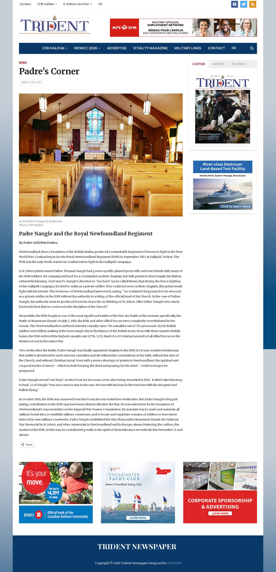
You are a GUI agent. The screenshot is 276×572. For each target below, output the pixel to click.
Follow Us (239, 64)
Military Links (187, 48)
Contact (25, 4)
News (23, 63)
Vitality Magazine (150, 48)
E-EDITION (199, 64)
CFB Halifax (45, 4)
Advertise (116, 48)
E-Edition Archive (76, 4)
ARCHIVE (218, 64)
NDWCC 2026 (85, 48)
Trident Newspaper (137, 546)
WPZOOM (174, 563)
